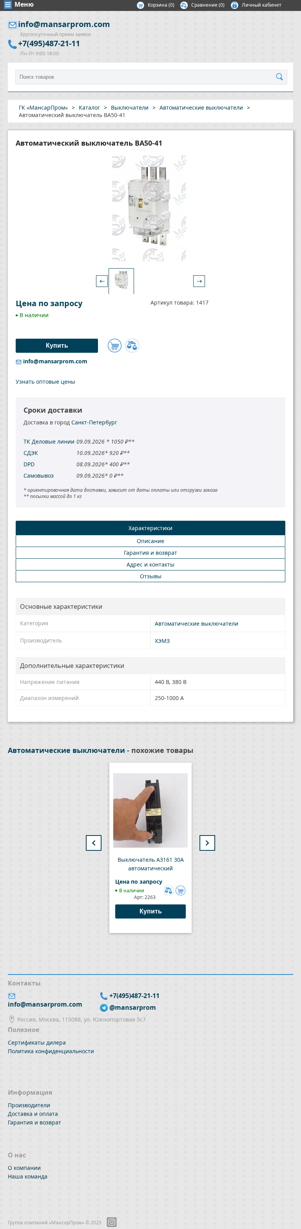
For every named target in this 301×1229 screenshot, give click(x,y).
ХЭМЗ (162, 640)
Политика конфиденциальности (51, 1051)
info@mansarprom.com (64, 24)
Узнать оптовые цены (45, 381)
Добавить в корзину (114, 345)
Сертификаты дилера (37, 1042)
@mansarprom (132, 1007)
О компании (24, 1167)
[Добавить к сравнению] (132, 345)
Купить (151, 911)
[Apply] (281, 77)
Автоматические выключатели (196, 623)
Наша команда (27, 1176)
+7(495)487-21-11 (49, 43)
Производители (29, 1105)
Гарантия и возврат (34, 1122)
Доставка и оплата (33, 1113)
